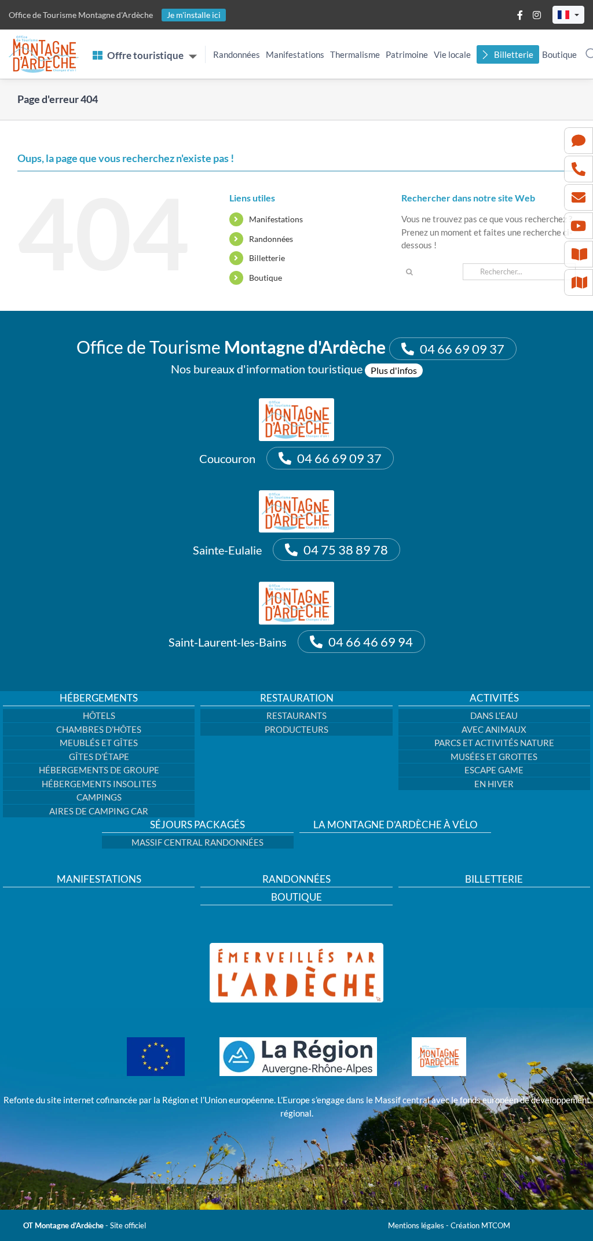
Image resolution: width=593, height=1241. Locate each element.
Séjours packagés (197, 825)
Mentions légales (416, 1225)
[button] (568, 15)
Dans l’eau (494, 715)
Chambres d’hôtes (98, 729)
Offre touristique (145, 55)
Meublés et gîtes (99, 742)
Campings (99, 797)
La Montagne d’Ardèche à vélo (395, 825)
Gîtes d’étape (99, 756)
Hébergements (99, 698)
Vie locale (452, 54)
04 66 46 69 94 (370, 641)
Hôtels (99, 715)
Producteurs (296, 729)
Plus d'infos (394, 370)
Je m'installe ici (194, 15)
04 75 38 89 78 (345, 549)
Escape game (494, 770)
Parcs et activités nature (494, 742)
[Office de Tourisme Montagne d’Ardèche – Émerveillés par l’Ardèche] (296, 947)
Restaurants (296, 715)
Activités (494, 698)
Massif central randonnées (197, 842)
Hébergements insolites (99, 784)
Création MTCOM (480, 1225)
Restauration (297, 698)
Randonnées (236, 54)
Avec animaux (494, 729)
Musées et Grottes (494, 756)
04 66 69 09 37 (462, 349)
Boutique (559, 54)
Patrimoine (407, 54)
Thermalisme (355, 54)
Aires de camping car (98, 811)
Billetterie (513, 54)
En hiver (494, 784)
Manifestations (295, 54)
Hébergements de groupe (99, 770)
